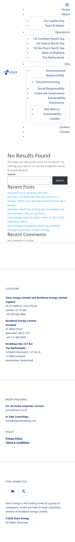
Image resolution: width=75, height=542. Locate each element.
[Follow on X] (23, 491)
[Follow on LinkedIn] (12, 491)
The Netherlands (53, 57)
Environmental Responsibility (55, 73)
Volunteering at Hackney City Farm (28, 192)
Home (66, 9)
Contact (65, 132)
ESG (67, 64)
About (66, 14)
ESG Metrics (52, 109)
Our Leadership (54, 21)
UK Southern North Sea (48, 39)
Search (12, 174)
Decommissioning (48, 82)
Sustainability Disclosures (56, 100)
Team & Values (54, 25)
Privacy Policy (14, 438)
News (66, 136)
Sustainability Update (52, 116)
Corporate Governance (49, 93)
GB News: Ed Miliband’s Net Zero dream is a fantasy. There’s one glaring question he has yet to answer (37, 201)
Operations (62, 32)
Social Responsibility (51, 88)
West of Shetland (53, 53)
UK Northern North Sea (48, 48)
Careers (65, 127)
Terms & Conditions (17, 442)
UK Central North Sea (50, 43)
